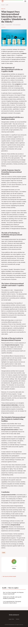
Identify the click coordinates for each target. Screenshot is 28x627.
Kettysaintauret (14, 615)
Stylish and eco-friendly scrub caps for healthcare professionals (12, 597)
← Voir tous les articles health (8, 576)
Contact (17, 619)
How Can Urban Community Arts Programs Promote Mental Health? (13, 593)
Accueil (2, 4)
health (7, 4)
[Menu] (25, 1)
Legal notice (11, 619)
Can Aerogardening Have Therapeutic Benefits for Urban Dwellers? (12, 602)
